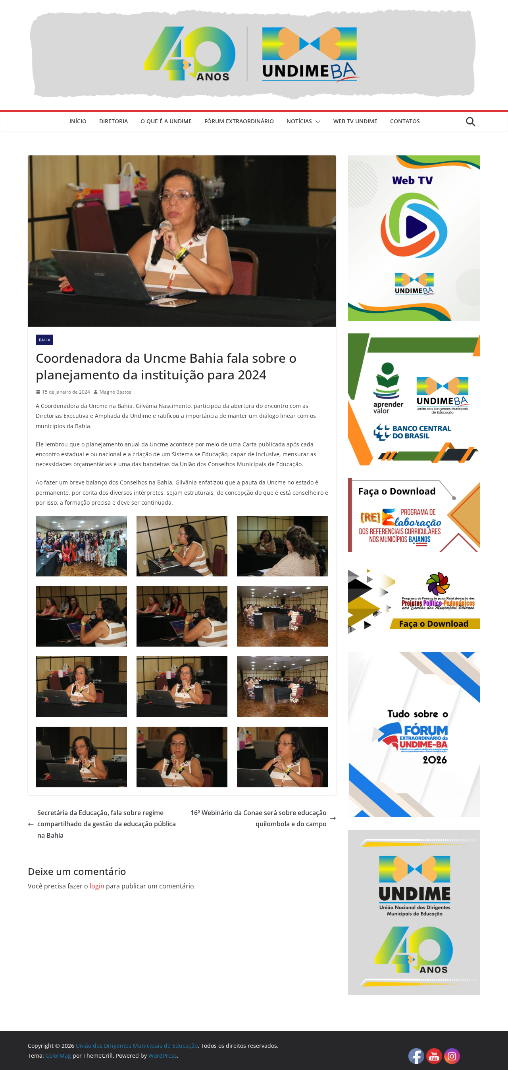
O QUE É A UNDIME (166, 121)
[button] (316, 122)
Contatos (405, 121)
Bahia (44, 340)
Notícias (299, 121)
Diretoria (113, 121)
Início (78, 121)
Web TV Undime (355, 121)
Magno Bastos (115, 392)
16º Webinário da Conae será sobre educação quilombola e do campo (258, 818)
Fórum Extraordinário (239, 121)
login (97, 886)
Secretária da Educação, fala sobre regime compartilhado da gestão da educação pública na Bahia (106, 824)
